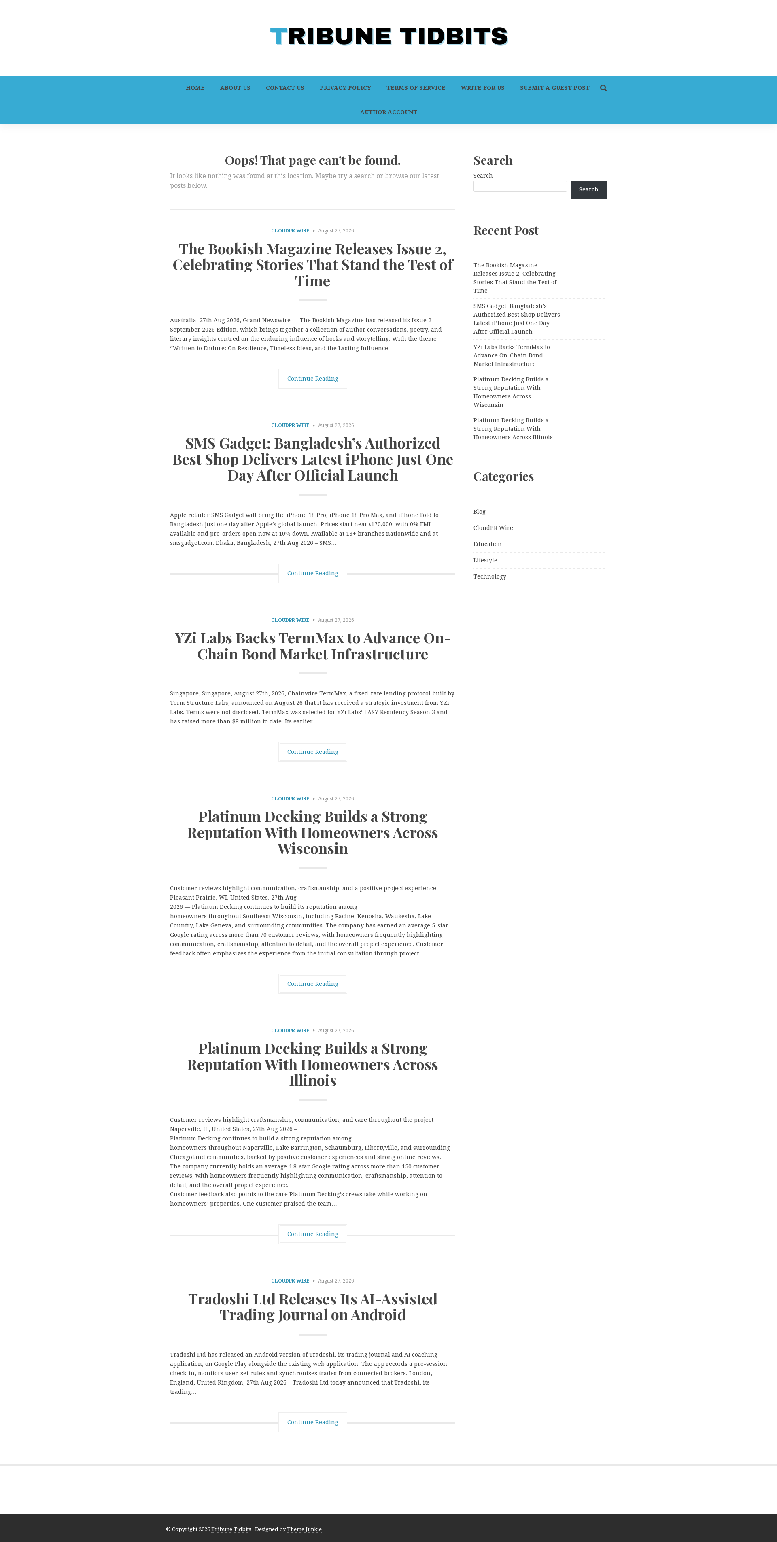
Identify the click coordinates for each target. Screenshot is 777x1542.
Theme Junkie (304, 1529)
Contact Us (285, 88)
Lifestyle (485, 560)
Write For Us (483, 88)
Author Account (388, 112)
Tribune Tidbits (231, 1529)
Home (195, 88)
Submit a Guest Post (555, 88)
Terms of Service (416, 88)
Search (483, 175)
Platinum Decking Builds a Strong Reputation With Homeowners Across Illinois (312, 1063)
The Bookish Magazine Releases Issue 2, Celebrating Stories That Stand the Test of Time (312, 264)
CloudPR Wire (290, 231)
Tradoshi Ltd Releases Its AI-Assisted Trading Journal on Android (312, 1306)
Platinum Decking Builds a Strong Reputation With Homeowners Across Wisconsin (312, 831)
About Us (235, 88)
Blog (479, 511)
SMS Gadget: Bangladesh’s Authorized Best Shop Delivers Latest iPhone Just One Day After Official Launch (312, 458)
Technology (489, 576)
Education (487, 544)
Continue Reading (312, 378)
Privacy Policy (345, 88)
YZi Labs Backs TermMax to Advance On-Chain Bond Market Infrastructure (313, 645)
